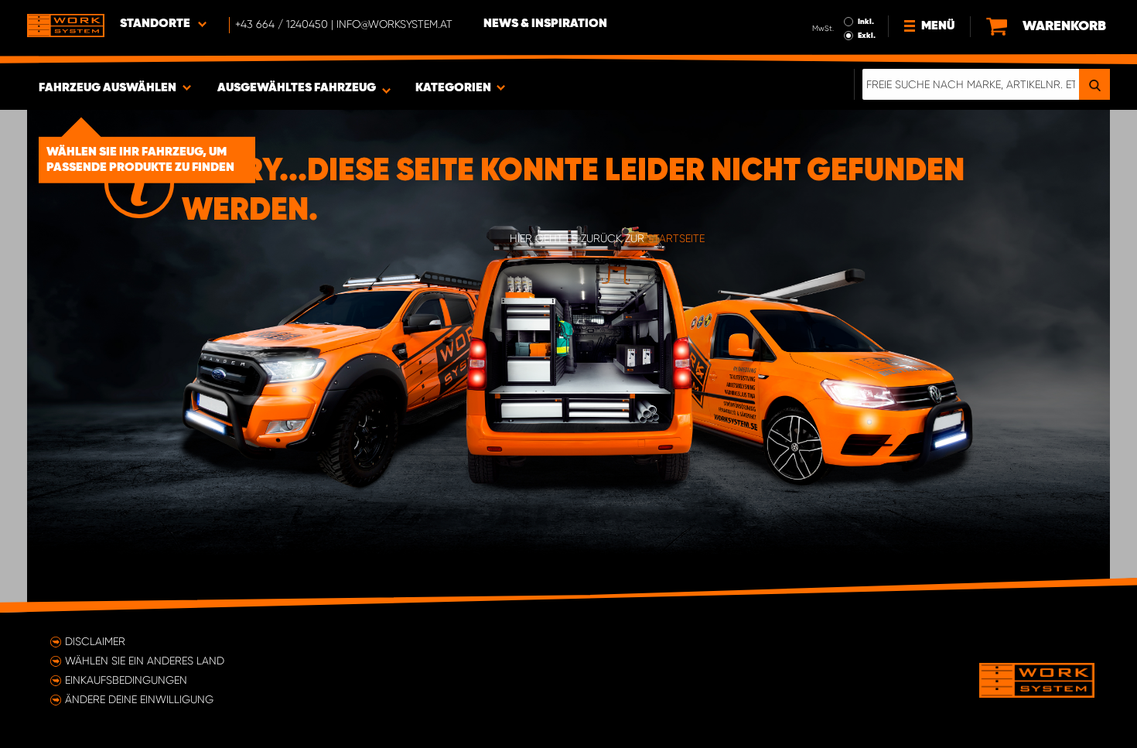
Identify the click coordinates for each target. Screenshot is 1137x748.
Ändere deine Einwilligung (139, 699)
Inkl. (866, 22)
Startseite (676, 238)
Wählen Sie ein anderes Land (144, 660)
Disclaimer (95, 641)
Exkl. (867, 35)
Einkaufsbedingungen (126, 680)
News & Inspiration (545, 24)
